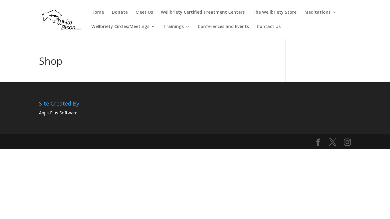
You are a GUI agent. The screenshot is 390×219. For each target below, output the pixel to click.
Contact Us (269, 26)
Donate (120, 12)
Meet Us (144, 12)
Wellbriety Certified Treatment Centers (203, 12)
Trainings (173, 26)
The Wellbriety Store (274, 12)
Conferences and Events (223, 26)
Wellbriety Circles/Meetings (120, 26)
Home (97, 12)
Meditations (317, 12)
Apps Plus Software (58, 113)
